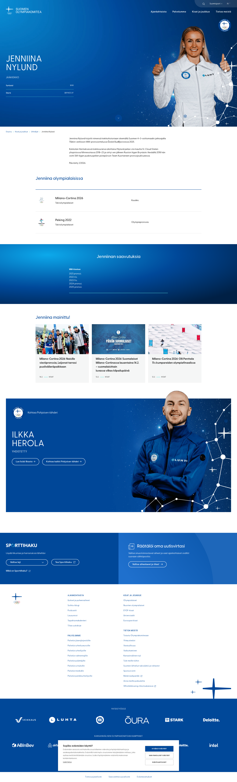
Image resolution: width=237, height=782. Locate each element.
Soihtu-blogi (73, 606)
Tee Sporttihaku (63, 562)
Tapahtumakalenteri (77, 621)
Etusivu (9, 132)
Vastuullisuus (129, 646)
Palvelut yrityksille (76, 666)
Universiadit (129, 616)
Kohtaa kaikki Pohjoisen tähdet (62, 462)
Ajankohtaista (159, 12)
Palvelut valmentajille (78, 656)
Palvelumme (179, 12)
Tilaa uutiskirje (74, 626)
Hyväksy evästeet (159, 749)
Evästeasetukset (159, 762)
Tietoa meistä (223, 12)
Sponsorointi (129, 671)
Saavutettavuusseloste (119, 777)
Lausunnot (72, 616)
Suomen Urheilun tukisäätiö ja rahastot (141, 666)
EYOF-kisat (128, 611)
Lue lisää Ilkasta (24, 462)
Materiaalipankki (132, 676)
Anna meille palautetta (134, 681)
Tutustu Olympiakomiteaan (136, 636)
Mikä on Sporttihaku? (18, 571)
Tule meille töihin (131, 661)
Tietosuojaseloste (93, 777)
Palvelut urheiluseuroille (79, 646)
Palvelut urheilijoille (77, 651)
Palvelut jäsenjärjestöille (79, 641)
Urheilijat (34, 132)
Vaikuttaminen (130, 651)
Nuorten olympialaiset (133, 606)
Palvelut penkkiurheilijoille (80, 676)
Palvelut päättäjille (76, 661)
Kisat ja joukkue (201, 12)
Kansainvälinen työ (132, 656)
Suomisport (216, 4)
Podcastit (72, 611)
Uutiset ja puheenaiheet (79, 600)
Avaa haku (203, 3)
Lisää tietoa (67, 762)
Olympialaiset (130, 600)
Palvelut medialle (76, 671)
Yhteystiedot (129, 641)
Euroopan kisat (130, 621)
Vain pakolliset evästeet (159, 755)
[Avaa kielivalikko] (229, 4)
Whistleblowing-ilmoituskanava (139, 686)
